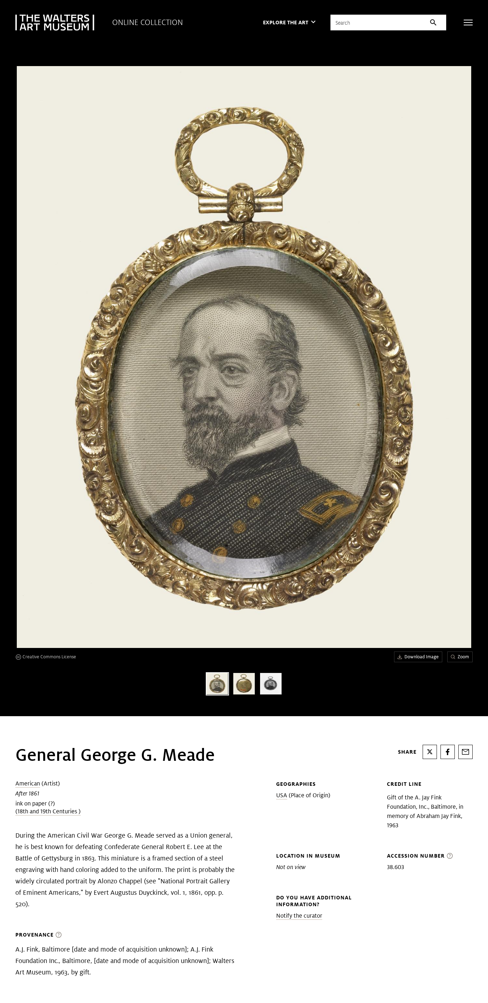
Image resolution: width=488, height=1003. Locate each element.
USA (281, 795)
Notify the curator (299, 915)
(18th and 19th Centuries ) (48, 811)
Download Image (421, 657)
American (27, 783)
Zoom (463, 657)
